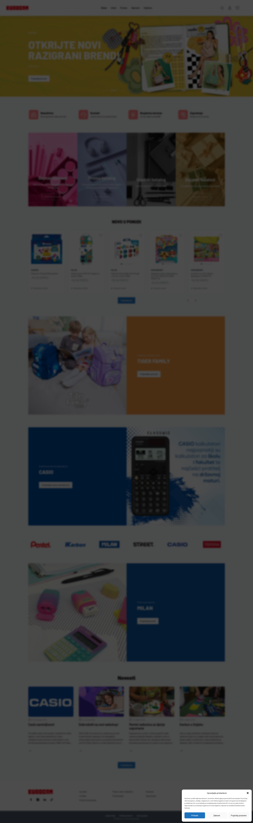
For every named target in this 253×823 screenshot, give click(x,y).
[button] (247, 793)
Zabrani (216, 815)
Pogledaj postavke (239, 815)
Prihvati (194, 815)
